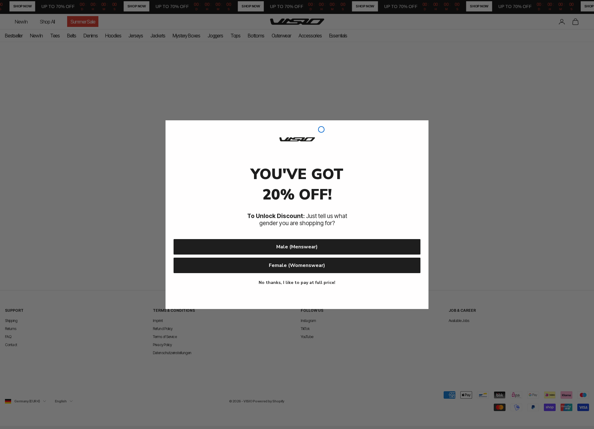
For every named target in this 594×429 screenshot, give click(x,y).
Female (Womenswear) (297, 265)
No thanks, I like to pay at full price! (297, 282)
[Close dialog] (321, 129)
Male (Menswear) (297, 246)
